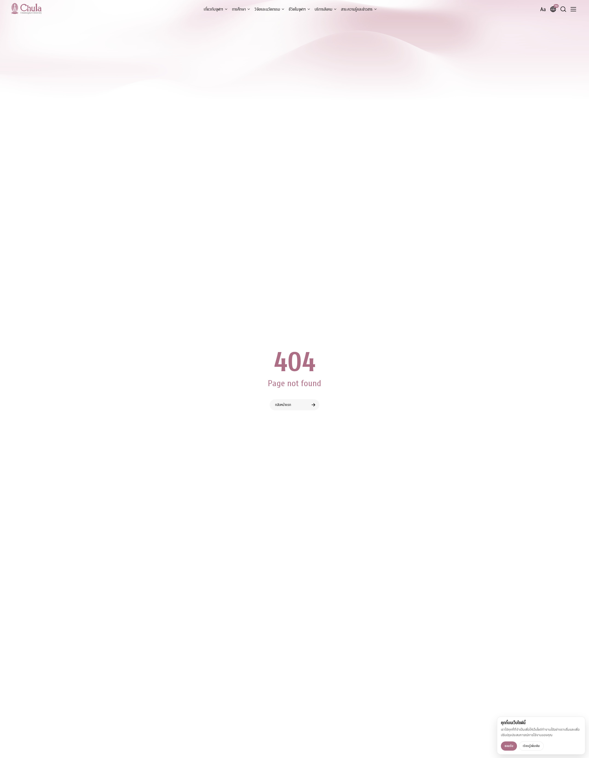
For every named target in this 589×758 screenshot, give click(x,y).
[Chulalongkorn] (26, 8)
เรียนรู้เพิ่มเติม (531, 746)
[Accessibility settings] (543, 9)
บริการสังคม (323, 9)
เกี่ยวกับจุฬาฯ (213, 9)
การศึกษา (239, 9)
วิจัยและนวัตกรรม (267, 9)
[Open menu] (573, 9)
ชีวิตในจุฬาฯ (297, 9)
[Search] (563, 9)
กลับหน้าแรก (283, 405)
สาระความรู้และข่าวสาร (356, 9)
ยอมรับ (509, 746)
